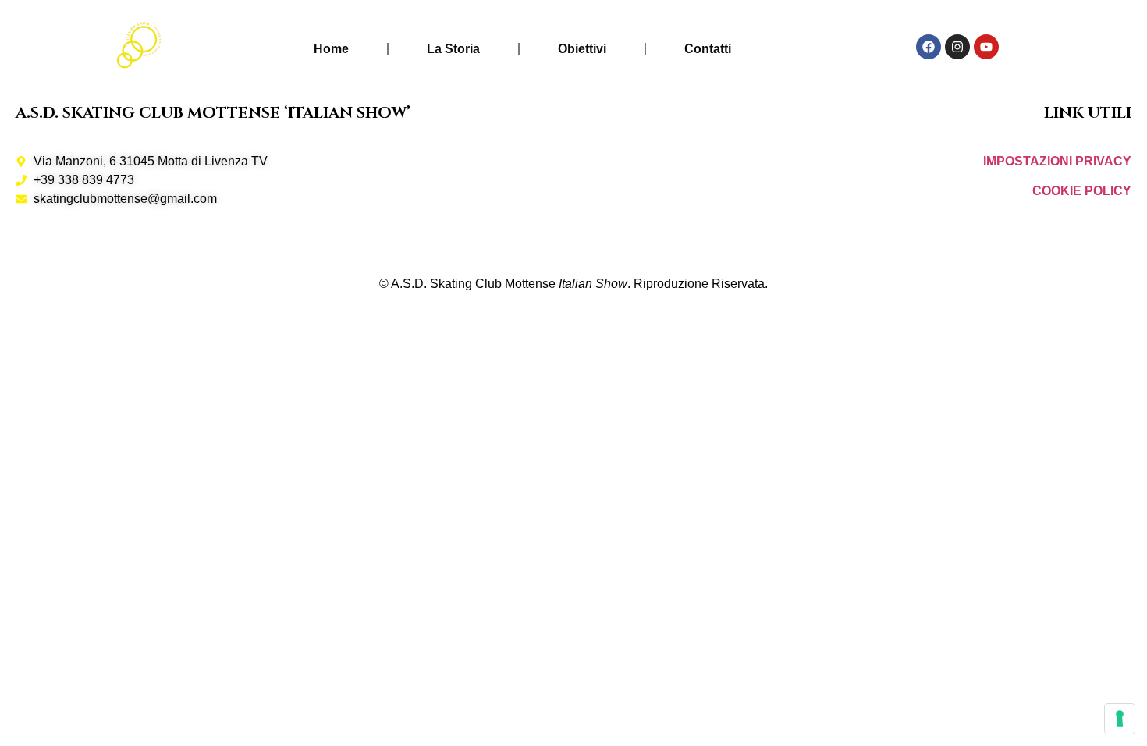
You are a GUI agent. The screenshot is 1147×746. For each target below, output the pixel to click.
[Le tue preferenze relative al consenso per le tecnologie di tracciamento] (1120, 719)
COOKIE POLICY (1081, 190)
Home (331, 48)
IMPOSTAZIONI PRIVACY (1057, 161)
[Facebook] (928, 46)
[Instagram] (957, 46)
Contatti (707, 48)
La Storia (453, 48)
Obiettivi (582, 48)
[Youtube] (986, 46)
